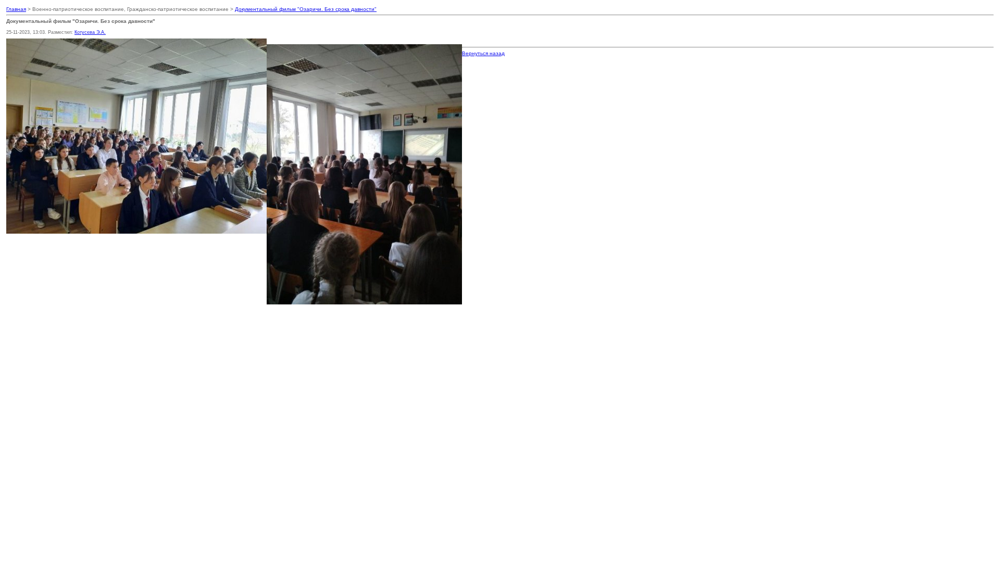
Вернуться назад (483, 53)
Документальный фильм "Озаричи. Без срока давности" (306, 9)
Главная (16, 9)
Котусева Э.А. (90, 32)
